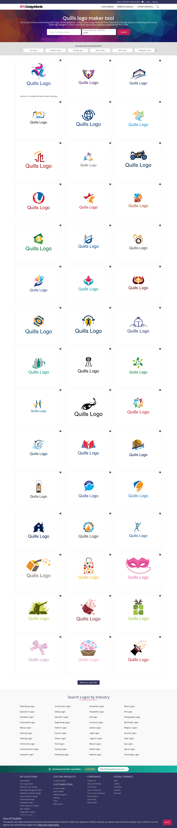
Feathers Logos (55, 50)
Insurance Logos (96, 722)
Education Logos (61, 717)
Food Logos (59, 744)
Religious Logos (130, 727)
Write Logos (122, 50)
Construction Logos (63, 706)
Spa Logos (128, 744)
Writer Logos (100, 50)
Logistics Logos (95, 738)
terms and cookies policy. (48, 825)
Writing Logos (78, 50)
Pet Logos (128, 711)
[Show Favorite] (142, 2)
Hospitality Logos (96, 711)
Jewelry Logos (95, 727)
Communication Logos (29, 749)
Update (124, 32)
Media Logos (94, 749)
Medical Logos (95, 754)
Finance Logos (60, 733)
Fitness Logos (60, 738)
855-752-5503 (135, 2)
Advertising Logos (27, 706)
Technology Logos (131, 754)
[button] (156, 50)
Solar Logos (129, 738)
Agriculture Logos (27, 711)
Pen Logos (33, 50)
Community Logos (27, 744)
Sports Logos (129, 749)
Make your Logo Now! (88, 682)
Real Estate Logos (131, 722)
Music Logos (129, 706)
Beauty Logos (25, 727)
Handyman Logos (96, 706)
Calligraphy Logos (144, 50)
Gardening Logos (62, 754)
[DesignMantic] (31, 6)
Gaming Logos (61, 749)
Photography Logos (132, 717)
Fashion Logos (61, 727)
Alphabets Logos (27, 717)
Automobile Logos (27, 722)
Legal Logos (94, 733)
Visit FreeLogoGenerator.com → (113, 769)
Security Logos (130, 733)
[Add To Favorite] (60, 60)
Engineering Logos (62, 722)
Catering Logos (26, 733)
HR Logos (93, 717)
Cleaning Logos (26, 738)
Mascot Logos (95, 744)
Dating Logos (60, 711)
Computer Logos (27, 754)
